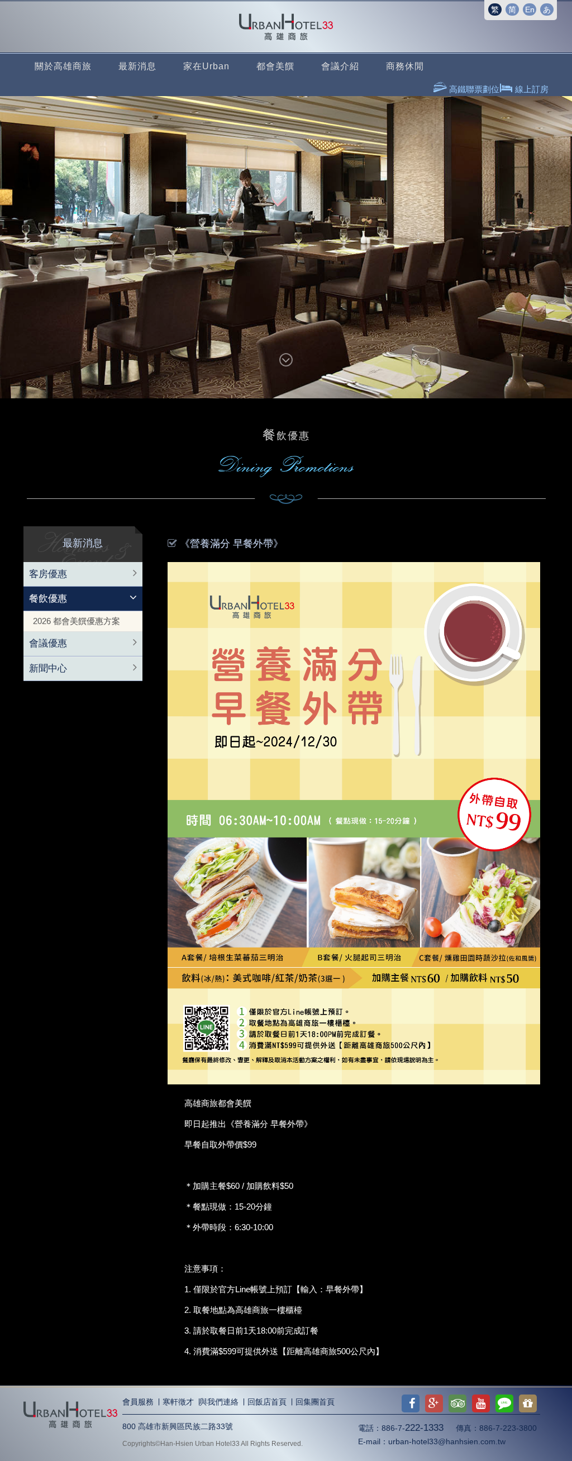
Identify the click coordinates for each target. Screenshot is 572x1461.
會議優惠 (48, 643)
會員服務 (138, 1401)
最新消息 (137, 66)
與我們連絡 (219, 1401)
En (530, 9)
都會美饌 (275, 66)
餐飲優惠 (48, 598)
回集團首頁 (315, 1401)
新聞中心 (48, 668)
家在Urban (206, 66)
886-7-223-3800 (508, 1428)
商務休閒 (405, 66)
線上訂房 (531, 89)
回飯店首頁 (267, 1401)
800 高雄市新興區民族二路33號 (177, 1426)
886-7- (413, 1428)
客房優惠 (48, 574)
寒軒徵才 (178, 1401)
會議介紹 (340, 66)
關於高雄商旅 (63, 66)
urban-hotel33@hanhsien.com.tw (447, 1441)
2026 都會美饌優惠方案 (76, 621)
